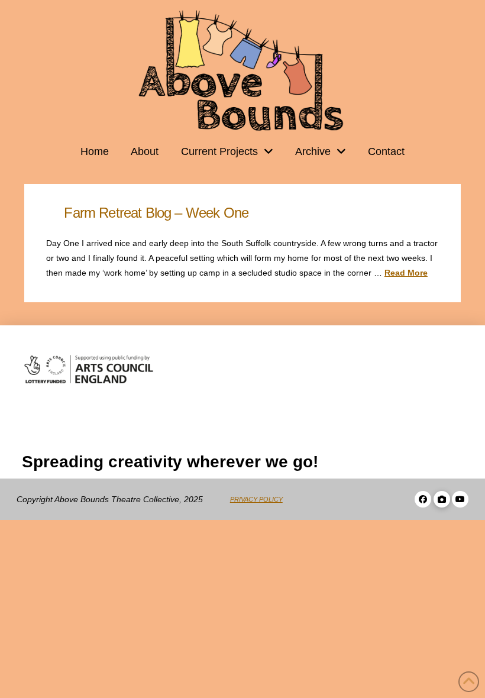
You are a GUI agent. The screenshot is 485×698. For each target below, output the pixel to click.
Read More (406, 272)
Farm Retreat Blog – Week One (156, 213)
